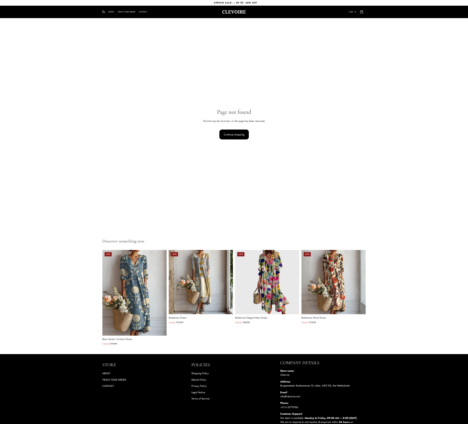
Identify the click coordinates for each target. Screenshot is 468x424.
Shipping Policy (200, 373)
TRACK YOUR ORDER (114, 380)
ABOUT (106, 373)
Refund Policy (198, 380)
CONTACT (108, 386)
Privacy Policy (199, 386)
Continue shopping (234, 134)
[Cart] (362, 12)
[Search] (103, 12)
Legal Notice (198, 392)
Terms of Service (200, 398)
